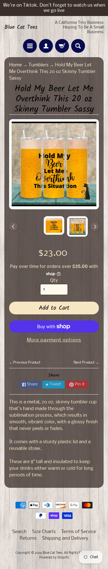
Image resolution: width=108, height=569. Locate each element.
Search (19, 531)
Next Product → (86, 362)
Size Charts (44, 531)
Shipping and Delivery (65, 538)
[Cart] (62, 46)
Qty (54, 280)
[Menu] (30, 46)
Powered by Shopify (54, 557)
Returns (28, 538)
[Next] (95, 226)
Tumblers (38, 65)
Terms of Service (78, 531)
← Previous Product (24, 362)
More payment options (54, 340)
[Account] (46, 46)
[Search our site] (78, 46)
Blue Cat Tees (21, 27)
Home (15, 65)
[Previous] (13, 226)
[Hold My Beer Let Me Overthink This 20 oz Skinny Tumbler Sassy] (77, 226)
